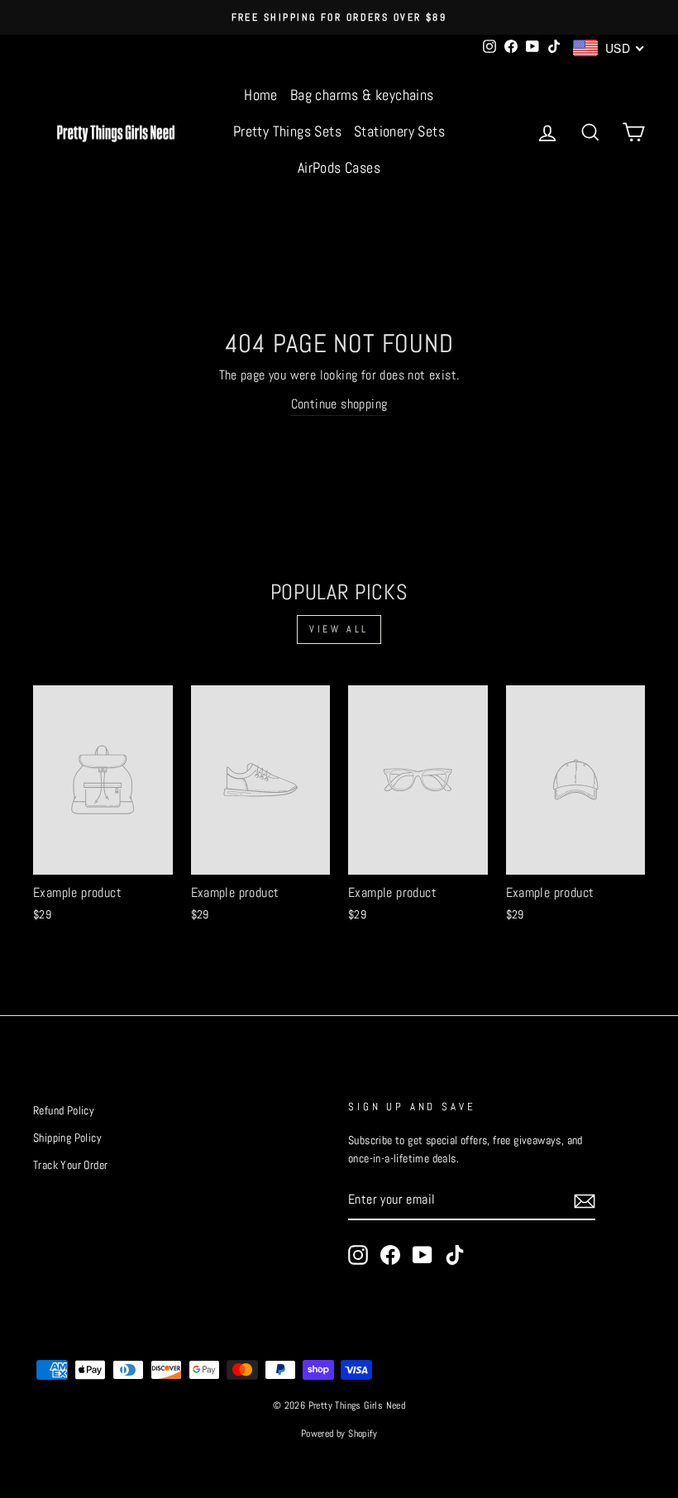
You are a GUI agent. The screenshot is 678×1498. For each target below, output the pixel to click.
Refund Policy (63, 1111)
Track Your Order (70, 1165)
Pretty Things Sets (287, 131)
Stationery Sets (399, 131)
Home (261, 94)
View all (339, 629)
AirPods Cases (339, 167)
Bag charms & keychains (362, 94)
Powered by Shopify (339, 1433)
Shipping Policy (67, 1138)
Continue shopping (339, 404)
